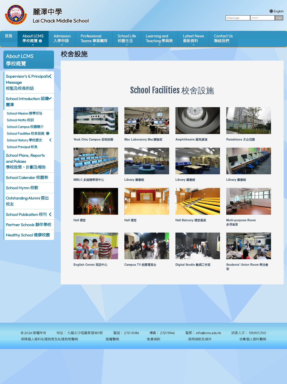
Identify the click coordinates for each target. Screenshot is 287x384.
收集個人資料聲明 (252, 339)
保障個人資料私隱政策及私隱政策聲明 (49, 339)
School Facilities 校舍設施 (25, 133)
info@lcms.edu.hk (208, 333)
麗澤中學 (47, 11)
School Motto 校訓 (20, 120)
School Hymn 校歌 (22, 187)
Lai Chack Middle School (61, 20)
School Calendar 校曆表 (27, 177)
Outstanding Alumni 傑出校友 (27, 201)
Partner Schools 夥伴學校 (28, 224)
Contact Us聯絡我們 (223, 38)
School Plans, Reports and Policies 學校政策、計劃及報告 (26, 161)
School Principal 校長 (22, 147)
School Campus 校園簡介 (25, 127)
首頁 (8, 36)
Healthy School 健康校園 (28, 234)
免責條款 (153, 339)
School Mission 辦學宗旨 (24, 113)
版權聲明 (112, 339)
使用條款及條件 (200, 339)
